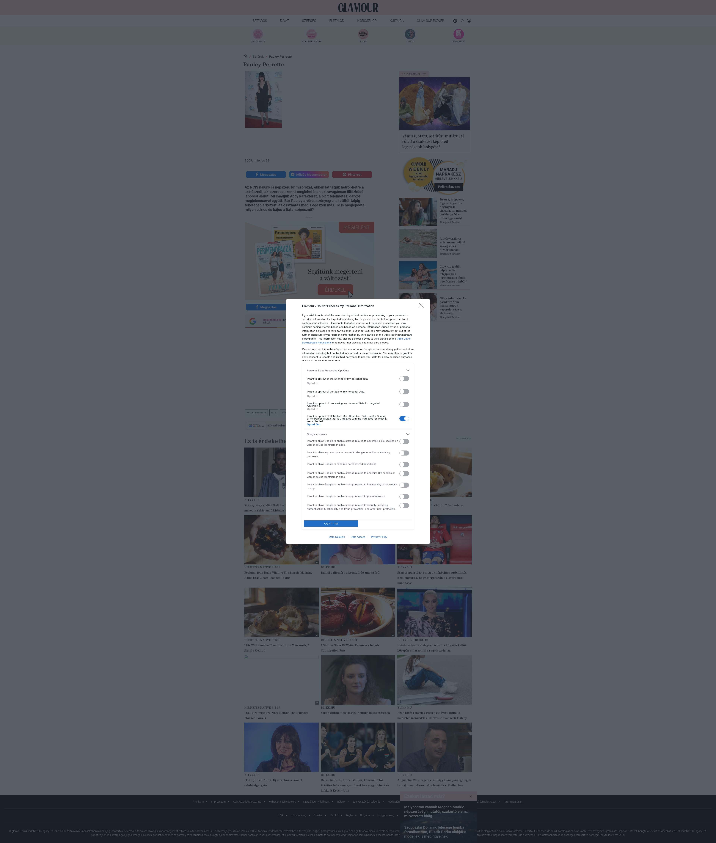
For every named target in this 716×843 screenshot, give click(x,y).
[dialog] (358, 421)
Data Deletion (337, 536)
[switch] (404, 378)
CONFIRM (331, 523)
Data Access (358, 536)
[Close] (422, 306)
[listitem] (358, 370)
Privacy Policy (379, 536)
